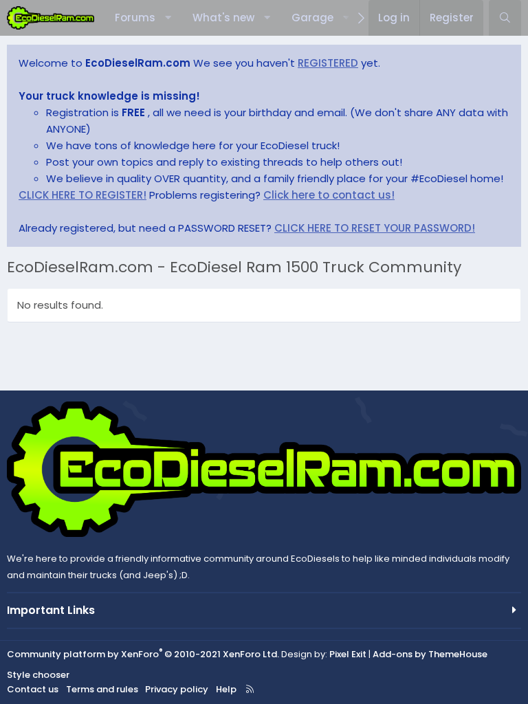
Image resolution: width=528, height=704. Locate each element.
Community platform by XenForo (143, 654)
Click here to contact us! (329, 195)
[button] (168, 18)
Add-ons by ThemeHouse (430, 654)
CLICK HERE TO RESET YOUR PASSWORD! (374, 228)
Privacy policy (176, 689)
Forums (135, 17)
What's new (223, 17)
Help (226, 689)
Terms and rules (102, 689)
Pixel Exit (347, 654)
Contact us (32, 689)
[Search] (505, 18)
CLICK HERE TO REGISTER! (82, 195)
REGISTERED (328, 63)
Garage (312, 17)
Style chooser (38, 674)
